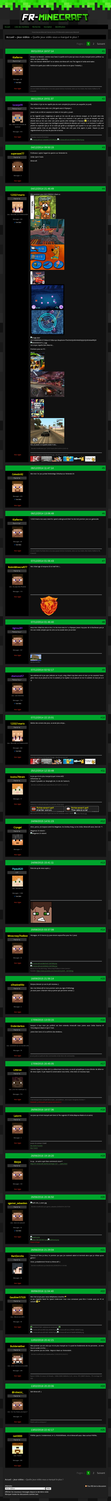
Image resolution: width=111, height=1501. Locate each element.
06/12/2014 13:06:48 (42, 513)
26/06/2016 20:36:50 (42, 1197)
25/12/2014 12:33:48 (42, 770)
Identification (60, 27)
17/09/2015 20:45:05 (42, 1063)
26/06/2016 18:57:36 (42, 1109)
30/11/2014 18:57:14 (42, 51)
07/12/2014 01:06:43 (42, 560)
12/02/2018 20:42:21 (42, 1340)
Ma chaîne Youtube (36, 1146)
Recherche (36, 27)
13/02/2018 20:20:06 (42, 1386)
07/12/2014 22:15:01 (42, 717)
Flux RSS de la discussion (96, 1486)
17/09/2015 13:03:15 (42, 1019)
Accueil (7, 27)
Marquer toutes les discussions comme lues (21, 1494)
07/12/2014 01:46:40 (42, 622)
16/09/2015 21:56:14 (42, 978)
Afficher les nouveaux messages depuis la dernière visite (26, 1492)
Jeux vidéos (23, 37)
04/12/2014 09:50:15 (42, 147)
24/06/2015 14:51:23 (42, 821)
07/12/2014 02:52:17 (42, 669)
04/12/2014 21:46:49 (42, 188)
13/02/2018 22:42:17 (42, 1429)
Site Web (18, 82)
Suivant (101, 43)
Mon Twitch (34, 1148)
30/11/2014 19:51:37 (42, 98)
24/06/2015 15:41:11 (42, 862)
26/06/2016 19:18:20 (42, 1155)
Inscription (48, 27)
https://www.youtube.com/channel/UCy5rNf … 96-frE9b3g (55, 971)
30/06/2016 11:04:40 (42, 1291)
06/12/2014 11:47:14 (42, 468)
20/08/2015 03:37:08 (42, 929)
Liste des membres (22, 27)
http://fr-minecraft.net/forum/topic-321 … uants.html (48, 1164)
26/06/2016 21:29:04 (42, 1249)
